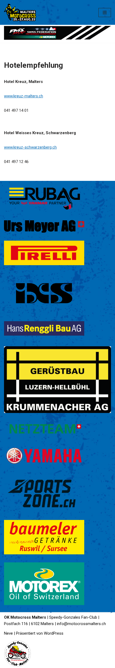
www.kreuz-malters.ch (23, 96)
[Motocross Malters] (20, 12)
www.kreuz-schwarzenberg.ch (30, 147)
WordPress (53, 633)
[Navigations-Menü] (104, 12)
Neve (8, 633)
